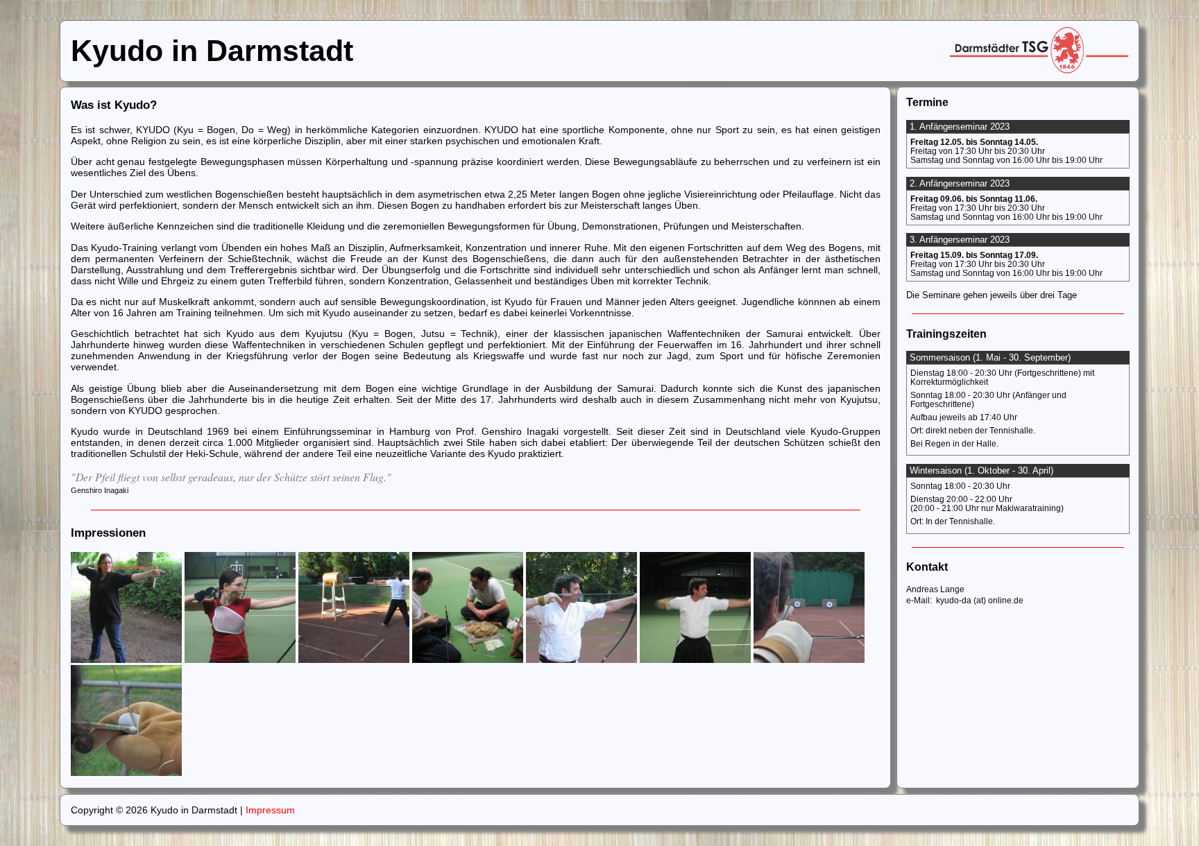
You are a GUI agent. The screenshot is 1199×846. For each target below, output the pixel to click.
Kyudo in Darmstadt (212, 50)
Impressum (270, 809)
